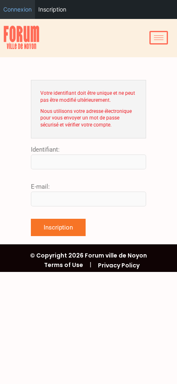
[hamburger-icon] (158, 37)
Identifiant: (45, 149)
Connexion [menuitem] (17, 9)
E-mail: (40, 186)
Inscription (58, 227)
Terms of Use (63, 265)
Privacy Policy (119, 265)
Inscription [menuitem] (52, 9)
